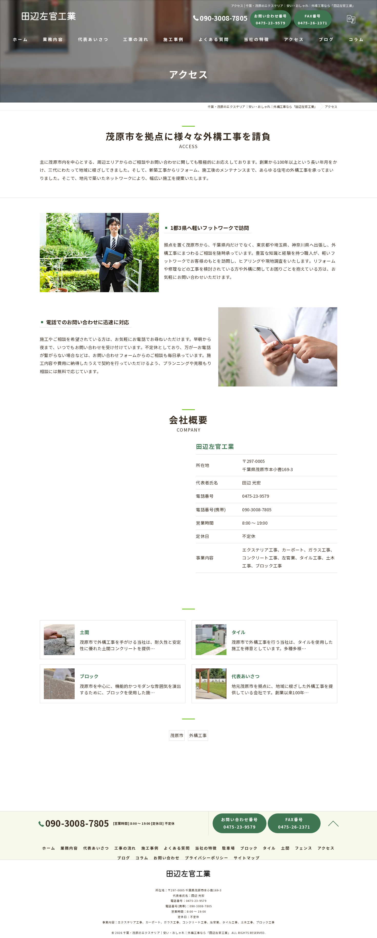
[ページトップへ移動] (333, 823)
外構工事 (198, 735)
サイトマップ (247, 857)
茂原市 (177, 735)
